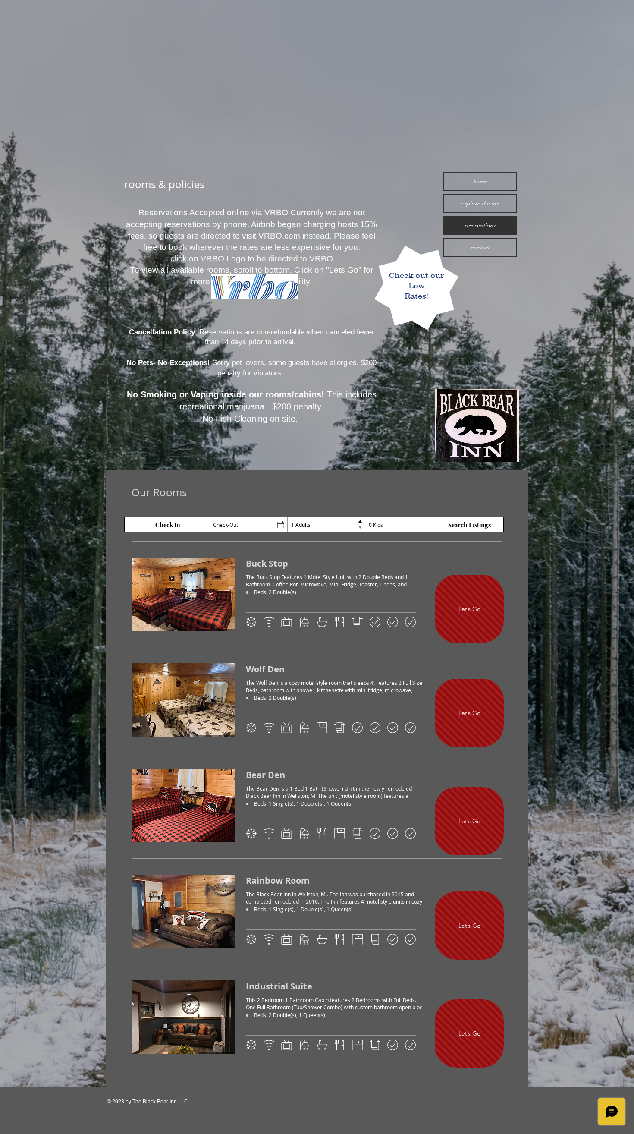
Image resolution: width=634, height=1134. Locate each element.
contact (480, 247)
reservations (480, 225)
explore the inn (480, 203)
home (480, 181)
